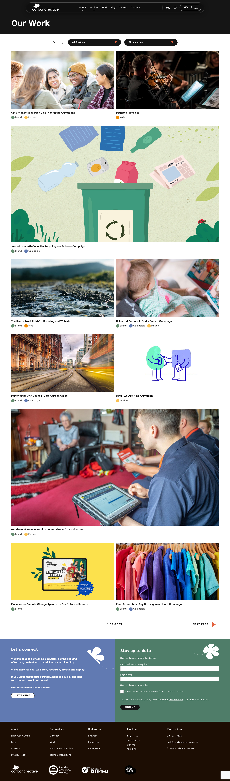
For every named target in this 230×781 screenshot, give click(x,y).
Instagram (94, 749)
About (82, 8)
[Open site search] (175, 8)
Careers (123, 8)
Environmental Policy (61, 749)
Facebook (93, 742)
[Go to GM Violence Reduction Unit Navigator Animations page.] (62, 85)
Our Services (57, 730)
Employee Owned (20, 736)
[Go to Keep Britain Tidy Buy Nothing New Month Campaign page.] (167, 577)
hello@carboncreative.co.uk (182, 742)
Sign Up (130, 707)
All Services (78, 42)
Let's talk (188, 8)
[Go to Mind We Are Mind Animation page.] (167, 369)
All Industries (136, 42)
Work (104, 8)
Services (93, 8)
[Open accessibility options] (168, 8)
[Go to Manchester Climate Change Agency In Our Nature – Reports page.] (62, 577)
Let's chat (23, 696)
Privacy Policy (176, 700)
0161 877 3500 (174, 736)
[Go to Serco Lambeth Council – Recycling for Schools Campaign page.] (115, 190)
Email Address (134, 665)
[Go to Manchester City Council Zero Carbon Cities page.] (62, 369)
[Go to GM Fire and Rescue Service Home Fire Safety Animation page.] (115, 473)
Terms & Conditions (60, 755)
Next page (201, 624)
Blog (113, 8)
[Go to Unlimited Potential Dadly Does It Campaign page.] (167, 294)
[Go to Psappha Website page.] (167, 85)
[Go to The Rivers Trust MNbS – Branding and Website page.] (62, 294)
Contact (135, 8)
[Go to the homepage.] (45, 7)
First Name (126, 675)
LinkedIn (92, 736)
